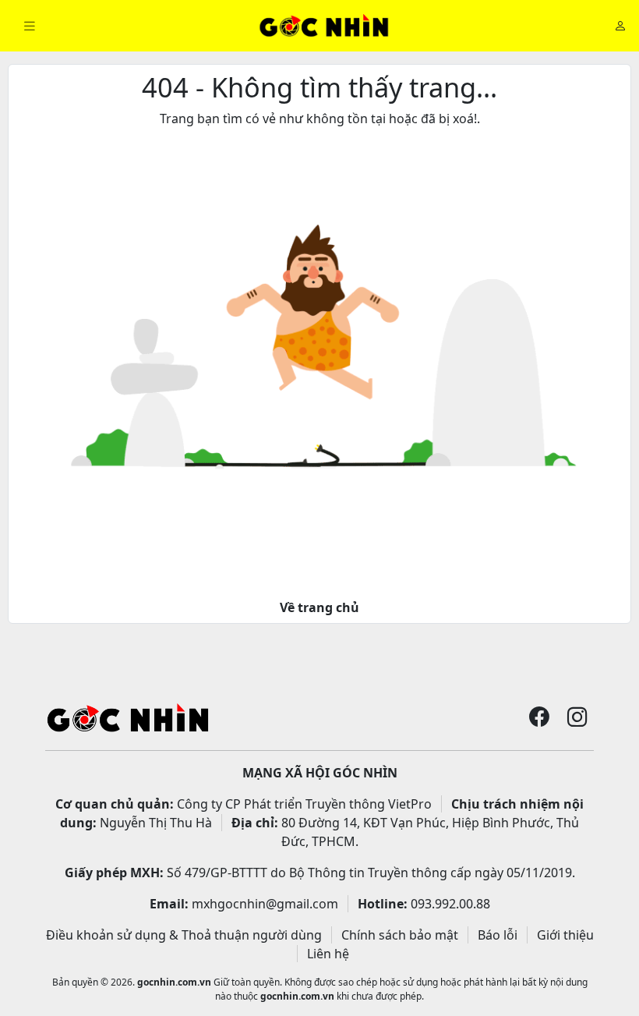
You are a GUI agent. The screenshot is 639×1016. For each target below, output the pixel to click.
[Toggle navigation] (29, 26)
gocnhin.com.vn (174, 982)
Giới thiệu (565, 934)
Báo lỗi (497, 934)
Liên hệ (328, 953)
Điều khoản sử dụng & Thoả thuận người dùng (184, 934)
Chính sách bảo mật (399, 934)
